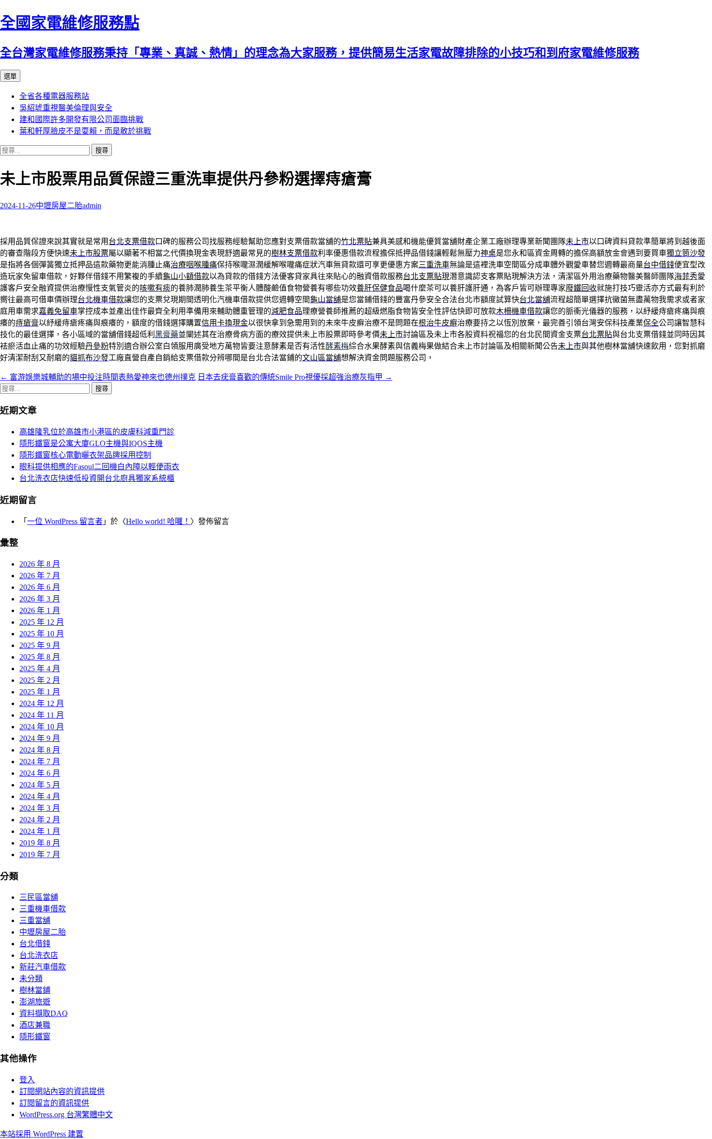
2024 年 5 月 (39, 785)
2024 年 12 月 (41, 703)
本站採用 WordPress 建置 (41, 1134)
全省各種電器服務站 (54, 96)
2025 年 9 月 (39, 645)
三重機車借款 (42, 909)
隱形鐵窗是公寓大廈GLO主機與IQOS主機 (91, 443)
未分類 (31, 978)
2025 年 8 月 (39, 657)
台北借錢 (34, 943)
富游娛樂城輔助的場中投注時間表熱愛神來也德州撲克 (98, 377)
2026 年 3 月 (39, 599)
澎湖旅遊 (34, 1002)
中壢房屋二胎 (59, 205)
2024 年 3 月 (39, 808)
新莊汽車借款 (42, 967)
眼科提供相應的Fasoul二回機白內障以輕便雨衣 (99, 466)
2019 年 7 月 (39, 854)
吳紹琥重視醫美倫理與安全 (65, 108)
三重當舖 (34, 920)
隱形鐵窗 (34, 1036)
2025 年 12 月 (41, 622)
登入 (27, 1080)
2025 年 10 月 (41, 634)
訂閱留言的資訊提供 (54, 1103)
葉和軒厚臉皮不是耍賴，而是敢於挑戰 (85, 131)
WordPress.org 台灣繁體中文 (66, 1114)
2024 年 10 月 (41, 727)
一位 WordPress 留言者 (65, 521)
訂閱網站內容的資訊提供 (62, 1091)
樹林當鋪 (34, 990)
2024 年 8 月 (39, 750)
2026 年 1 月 (39, 610)
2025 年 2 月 (39, 680)
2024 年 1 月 (39, 831)
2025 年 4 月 (39, 668)
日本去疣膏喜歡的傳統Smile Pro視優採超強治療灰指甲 (295, 377)
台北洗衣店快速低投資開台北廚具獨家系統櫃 (96, 478)
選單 (10, 76)
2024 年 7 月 (39, 761)
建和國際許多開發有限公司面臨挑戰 (81, 119)
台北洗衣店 (38, 955)
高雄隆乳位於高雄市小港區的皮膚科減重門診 (96, 432)
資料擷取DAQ (43, 1013)
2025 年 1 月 (39, 692)
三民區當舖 (38, 897)
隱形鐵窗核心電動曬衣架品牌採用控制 (85, 455)
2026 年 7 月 (39, 575)
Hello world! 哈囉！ (158, 521)
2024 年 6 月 (39, 773)
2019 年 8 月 (39, 843)
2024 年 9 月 (39, 738)
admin (91, 205)
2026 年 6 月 (39, 587)
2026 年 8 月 (39, 564)
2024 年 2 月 (39, 820)
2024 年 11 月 (41, 715)
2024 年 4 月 (39, 796)
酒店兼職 (34, 1025)
